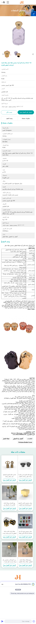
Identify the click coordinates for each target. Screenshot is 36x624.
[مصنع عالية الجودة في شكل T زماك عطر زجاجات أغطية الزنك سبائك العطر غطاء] (25, 464)
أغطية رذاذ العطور (18, 438)
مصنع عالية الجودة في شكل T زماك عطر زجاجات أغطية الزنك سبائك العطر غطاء (25, 475)
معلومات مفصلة (26, 118)
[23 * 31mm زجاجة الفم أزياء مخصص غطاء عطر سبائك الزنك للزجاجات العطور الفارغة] (18, 33)
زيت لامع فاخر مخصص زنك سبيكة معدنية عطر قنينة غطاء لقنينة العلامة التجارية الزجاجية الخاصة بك (9, 561)
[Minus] (2, 584)
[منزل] (18, 579)
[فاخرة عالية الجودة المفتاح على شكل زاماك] (9, 464)
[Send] (2, 621)
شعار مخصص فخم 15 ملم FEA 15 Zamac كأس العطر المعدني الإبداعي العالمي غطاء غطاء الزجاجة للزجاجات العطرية (25, 532)
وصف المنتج (9, 118)
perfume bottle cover (25, 442)
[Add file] (34, 621)
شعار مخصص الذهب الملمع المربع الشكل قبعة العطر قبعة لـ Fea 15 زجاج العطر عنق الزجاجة (25, 504)
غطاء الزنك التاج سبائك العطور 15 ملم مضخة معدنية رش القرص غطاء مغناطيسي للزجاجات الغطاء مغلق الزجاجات (9, 532)
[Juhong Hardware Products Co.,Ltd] (21, 2)
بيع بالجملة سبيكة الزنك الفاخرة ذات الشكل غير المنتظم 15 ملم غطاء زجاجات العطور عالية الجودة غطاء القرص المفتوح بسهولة (9, 504)
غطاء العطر (6, 438)
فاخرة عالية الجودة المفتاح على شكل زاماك (9, 475)
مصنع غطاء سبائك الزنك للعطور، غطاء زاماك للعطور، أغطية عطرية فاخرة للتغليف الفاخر (25, 561)
